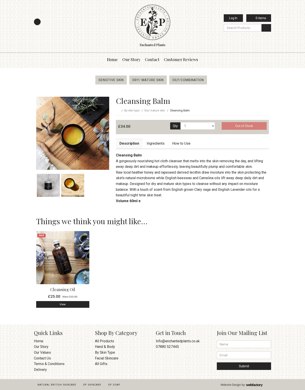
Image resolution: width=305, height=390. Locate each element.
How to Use (181, 143)
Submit (244, 366)
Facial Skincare (106, 358)
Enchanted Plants (152, 45)
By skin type (132, 110)
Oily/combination (188, 80)
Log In (233, 18)
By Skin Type (105, 352)
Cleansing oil (62, 289)
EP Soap (114, 384)
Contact (152, 59)
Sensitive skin (111, 80)
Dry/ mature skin (148, 80)
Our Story (131, 59)
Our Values (42, 352)
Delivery (40, 369)
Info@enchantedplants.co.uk (178, 341)
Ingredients (156, 143)
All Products (104, 341)
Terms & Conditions (49, 364)
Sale (41, 235)
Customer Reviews (181, 59)
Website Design (231, 385)
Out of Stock (244, 126)
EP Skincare (92, 384)
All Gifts (101, 364)
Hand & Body (105, 347)
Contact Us (42, 358)
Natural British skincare (57, 384)
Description (129, 143)
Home (112, 59)
